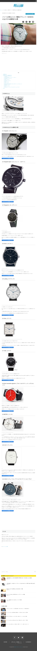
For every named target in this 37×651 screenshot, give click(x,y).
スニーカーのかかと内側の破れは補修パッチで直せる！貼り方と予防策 (17, 612)
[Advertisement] (18, 62)
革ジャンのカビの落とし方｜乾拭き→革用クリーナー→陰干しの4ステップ (17, 624)
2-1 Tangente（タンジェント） (8, 76)
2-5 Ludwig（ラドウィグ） (7, 80)
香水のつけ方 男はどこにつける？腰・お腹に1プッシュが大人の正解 (16, 616)
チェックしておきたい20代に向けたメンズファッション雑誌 (16, 594)
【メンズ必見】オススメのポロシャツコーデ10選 (14, 599)
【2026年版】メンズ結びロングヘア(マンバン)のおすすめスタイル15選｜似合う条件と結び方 (21, 583)
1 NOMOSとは (5, 74)
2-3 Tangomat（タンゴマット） (8, 78)
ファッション (29, 13)
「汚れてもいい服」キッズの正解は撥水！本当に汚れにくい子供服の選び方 (17, 608)
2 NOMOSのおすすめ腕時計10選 (7, 75)
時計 (32, 13)
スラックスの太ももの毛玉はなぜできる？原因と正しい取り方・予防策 (17, 620)
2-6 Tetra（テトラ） (6, 81)
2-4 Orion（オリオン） (7, 79)
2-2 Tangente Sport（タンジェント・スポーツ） (10, 77)
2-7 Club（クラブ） (6, 82)
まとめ (4, 88)
